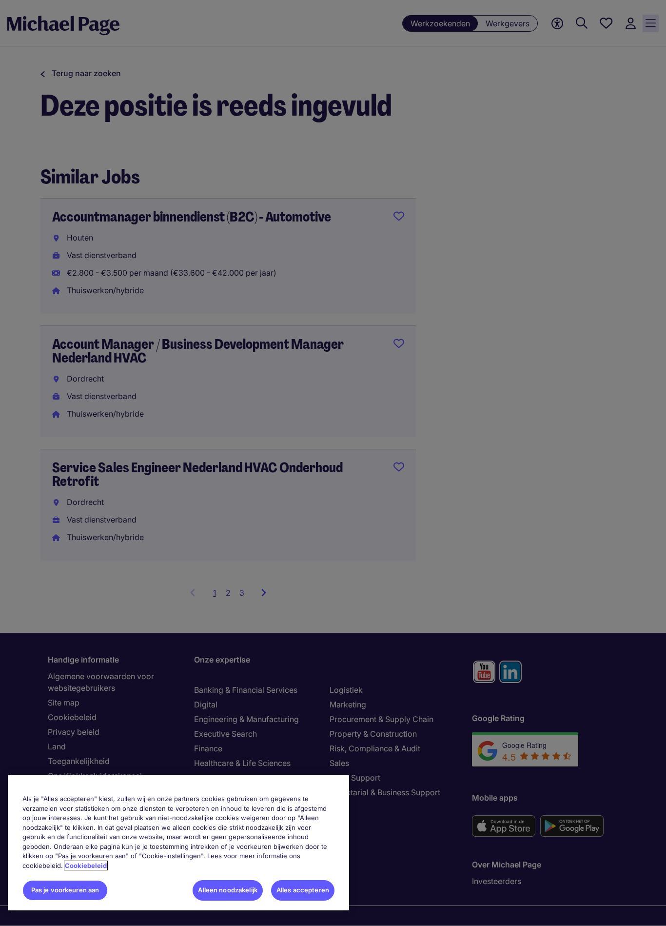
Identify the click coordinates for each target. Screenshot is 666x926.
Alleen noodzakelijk (227, 890)
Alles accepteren (302, 890)
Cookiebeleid (86, 865)
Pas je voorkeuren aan (65, 890)
